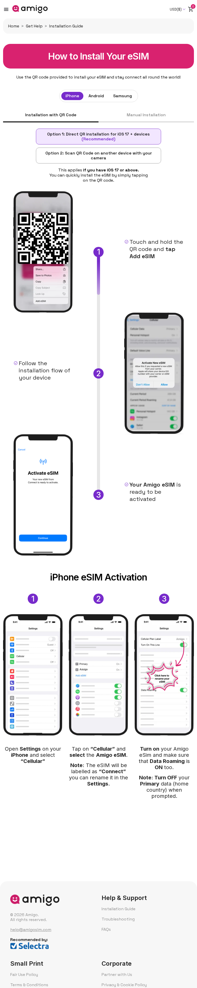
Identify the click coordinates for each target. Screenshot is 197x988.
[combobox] (178, 9)
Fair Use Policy (24, 974)
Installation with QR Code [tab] (50, 115)
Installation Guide (118, 908)
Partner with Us (117, 974)
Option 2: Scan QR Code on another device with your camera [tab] (98, 155)
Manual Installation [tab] (146, 115)
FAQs (106, 929)
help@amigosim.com (30, 929)
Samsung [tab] (122, 96)
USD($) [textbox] (176, 9)
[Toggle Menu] (6, 9)
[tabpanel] (98, 463)
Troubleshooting (118, 919)
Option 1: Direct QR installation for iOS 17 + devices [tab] (98, 136)
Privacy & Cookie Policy (124, 984)
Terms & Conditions (29, 984)
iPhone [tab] (72, 96)
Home (13, 26)
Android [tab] (96, 96)
